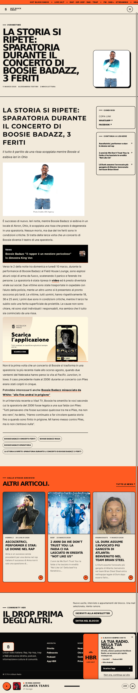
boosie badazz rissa (50, 439)
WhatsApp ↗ (106, 120)
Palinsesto (52, 652)
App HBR (51, 661)
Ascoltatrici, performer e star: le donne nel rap (21, 545)
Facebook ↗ (105, 124)
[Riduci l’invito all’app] (132, 637)
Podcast (51, 657)
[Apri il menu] (130, 9)
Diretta (50, 648)
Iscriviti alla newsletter (93, 613)
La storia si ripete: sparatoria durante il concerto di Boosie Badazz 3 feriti (42, 451)
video (55, 280)
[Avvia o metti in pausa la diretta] (7, 686)
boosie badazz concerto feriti (19, 439)
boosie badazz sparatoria (17, 445)
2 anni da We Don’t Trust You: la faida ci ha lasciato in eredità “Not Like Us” (66, 549)
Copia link (105, 116)
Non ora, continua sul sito (117, 674)
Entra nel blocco (87, 620)
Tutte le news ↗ (125, 484)
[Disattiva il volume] (132, 686)
